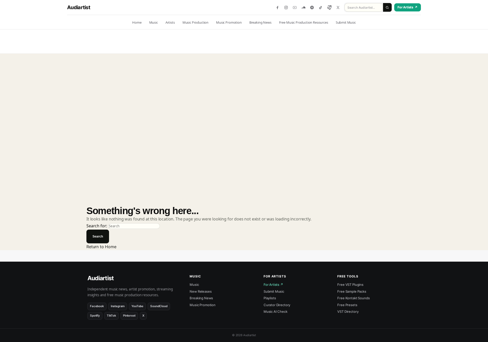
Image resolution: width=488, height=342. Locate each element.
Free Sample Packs (351, 291)
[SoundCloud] (303, 7)
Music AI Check (275, 311)
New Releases (200, 291)
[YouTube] (295, 7)
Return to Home (101, 246)
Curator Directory (277, 305)
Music (194, 284)
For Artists (408, 7)
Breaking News (201, 298)
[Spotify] (312, 7)
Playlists (270, 298)
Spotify (95, 315)
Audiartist (78, 7)
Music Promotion (203, 305)
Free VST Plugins (350, 284)
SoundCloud (158, 306)
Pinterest (129, 315)
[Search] (387, 7)
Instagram (118, 306)
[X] (338, 7)
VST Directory (347, 311)
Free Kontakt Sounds (353, 298)
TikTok (111, 315)
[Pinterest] (329, 7)
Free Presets (347, 305)
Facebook (97, 306)
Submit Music (274, 291)
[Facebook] (277, 7)
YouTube (137, 306)
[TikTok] (321, 7)
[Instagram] (286, 7)
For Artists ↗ (273, 284)
